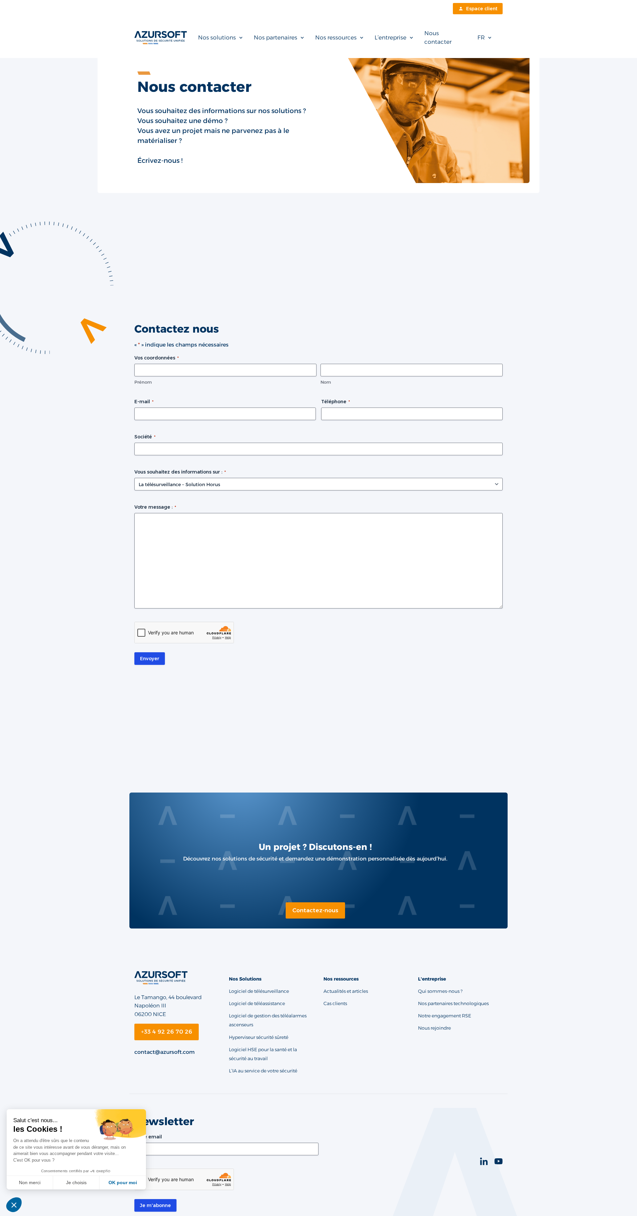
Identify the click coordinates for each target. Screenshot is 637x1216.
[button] (14, 1205)
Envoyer (149, 659)
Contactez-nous (315, 910)
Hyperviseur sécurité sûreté (258, 1037)
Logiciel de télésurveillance (259, 991)
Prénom (143, 382)
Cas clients (335, 1003)
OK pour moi (122, 1182)
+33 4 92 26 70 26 (166, 1031)
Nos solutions (217, 37)
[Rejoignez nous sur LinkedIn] (487, 1161)
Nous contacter (438, 37)
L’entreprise (390, 37)
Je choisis (76, 1182)
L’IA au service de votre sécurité (263, 1071)
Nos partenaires (275, 37)
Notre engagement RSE (444, 1016)
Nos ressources (336, 37)
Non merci (29, 1182)
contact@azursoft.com (164, 1052)
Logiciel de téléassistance (257, 1003)
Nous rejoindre (434, 1028)
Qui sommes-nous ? (440, 991)
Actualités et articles (345, 991)
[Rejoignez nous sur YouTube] (498, 1161)
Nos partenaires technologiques (453, 1003)
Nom (325, 382)
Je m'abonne (155, 1205)
